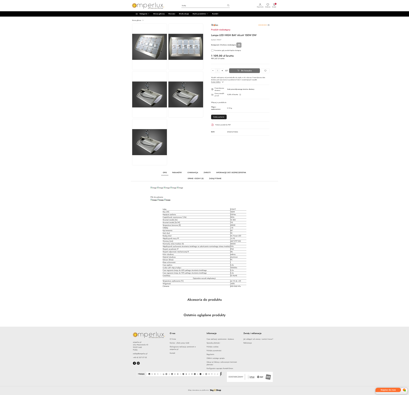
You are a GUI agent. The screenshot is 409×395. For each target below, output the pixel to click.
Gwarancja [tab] (192, 172)
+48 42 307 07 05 (140, 357)
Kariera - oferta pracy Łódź (179, 343)
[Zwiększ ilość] (222, 70)
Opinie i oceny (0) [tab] (196, 178)
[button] (200, 14)
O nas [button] (172, 333)
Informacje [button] (212, 333)
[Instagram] (138, 363)
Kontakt (172, 353)
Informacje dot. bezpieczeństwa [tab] (231, 172)
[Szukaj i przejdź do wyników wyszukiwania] (228, 5)
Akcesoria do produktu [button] (204, 299)
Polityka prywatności (214, 350)
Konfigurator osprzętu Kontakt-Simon (220, 368)
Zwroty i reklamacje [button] (252, 333)
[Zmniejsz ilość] (212, 70)
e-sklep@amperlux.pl (140, 353)
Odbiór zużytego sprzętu (216, 358)
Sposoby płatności (213, 343)
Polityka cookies (212, 346)
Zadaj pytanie (218, 117)
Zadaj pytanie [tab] (215, 178)
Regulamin (210, 354)
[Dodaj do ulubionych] (265, 70)
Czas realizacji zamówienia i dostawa (220, 339)
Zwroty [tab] (207, 172)
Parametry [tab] (177, 172)
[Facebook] (134, 363)
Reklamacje (247, 343)
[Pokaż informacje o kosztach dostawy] (240, 94)
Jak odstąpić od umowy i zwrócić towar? (258, 339)
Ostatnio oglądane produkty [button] (204, 315)
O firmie (173, 339)
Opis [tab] (165, 172)
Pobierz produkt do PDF (223, 125)
